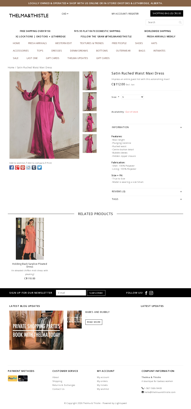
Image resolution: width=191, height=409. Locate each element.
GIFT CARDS (103, 58)
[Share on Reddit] (28, 167)
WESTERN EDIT (63, 43)
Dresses (56, 50)
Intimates (160, 50)
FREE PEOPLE (119, 43)
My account (103, 377)
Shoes (139, 43)
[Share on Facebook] (11, 167)
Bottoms (102, 50)
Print (49, 162)
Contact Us (58, 389)
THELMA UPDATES (78, 58)
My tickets (102, 385)
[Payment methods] (13, 378)
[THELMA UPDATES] (36, 330)
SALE (15, 58)
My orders (102, 381)
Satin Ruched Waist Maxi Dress (34, 67)
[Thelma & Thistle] (28, 15)
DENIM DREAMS (79, 50)
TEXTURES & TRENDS (92, 43)
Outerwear (123, 50)
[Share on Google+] (17, 167)
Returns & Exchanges (63, 385)
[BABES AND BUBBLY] (74, 319)
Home (16, 43)
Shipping (57, 381)
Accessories (21, 50)
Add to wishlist (17, 162)
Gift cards (52, 58)
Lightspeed (121, 403)
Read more (94, 322)
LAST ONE (32, 58)
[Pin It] (23, 167)
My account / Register (125, 13)
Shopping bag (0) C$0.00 (167, 13)
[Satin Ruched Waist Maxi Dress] (44, 115)
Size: (115, 97)
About (55, 377)
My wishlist (103, 389)
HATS (154, 43)
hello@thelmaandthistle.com (160, 392)
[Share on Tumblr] (34, 167)
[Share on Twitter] (39, 167)
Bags (142, 50)
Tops (40, 50)
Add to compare (35, 162)
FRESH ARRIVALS (37, 43)
